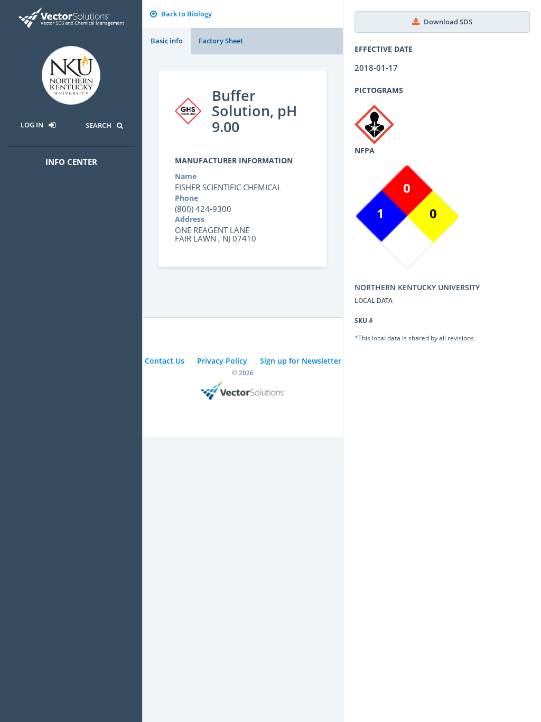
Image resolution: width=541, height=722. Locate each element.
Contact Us (164, 361)
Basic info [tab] (167, 40)
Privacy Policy (222, 361)
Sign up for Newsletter (300, 361)
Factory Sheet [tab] (221, 40)
